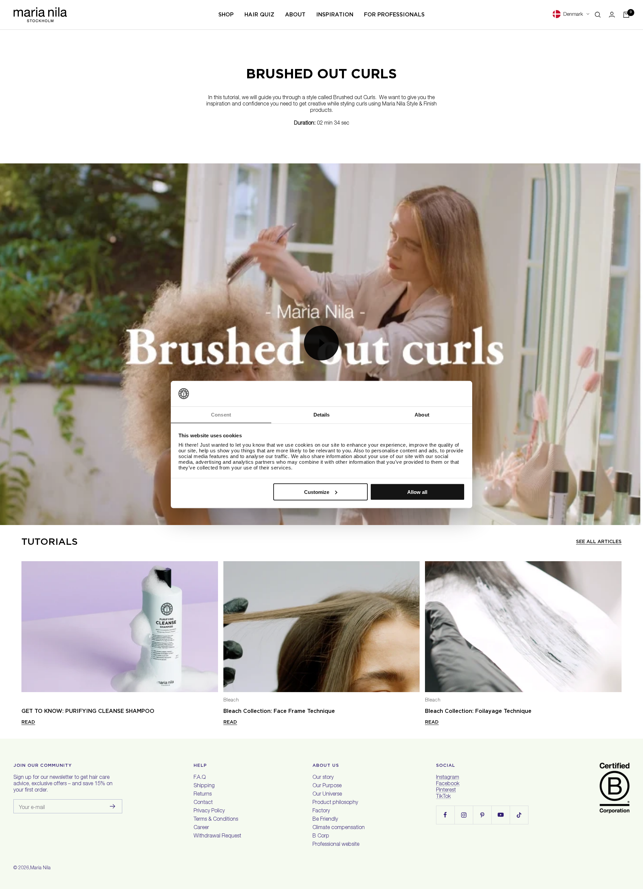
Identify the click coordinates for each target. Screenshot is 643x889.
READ (28, 722)
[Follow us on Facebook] (445, 815)
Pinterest (446, 790)
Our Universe (327, 794)
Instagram (447, 778)
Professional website (335, 844)
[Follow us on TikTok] (519, 815)
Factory (321, 811)
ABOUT (295, 14)
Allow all (417, 492)
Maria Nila (40, 868)
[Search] (598, 15)
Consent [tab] (221, 415)
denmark (573, 14)
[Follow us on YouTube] (500, 815)
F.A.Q (200, 778)
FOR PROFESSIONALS (394, 14)
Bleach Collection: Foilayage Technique (478, 711)
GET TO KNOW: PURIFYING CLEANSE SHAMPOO (87, 711)
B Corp (320, 836)
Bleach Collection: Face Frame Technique (279, 711)
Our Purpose (327, 786)
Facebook (447, 784)
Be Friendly (325, 819)
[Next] (616, 627)
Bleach (231, 700)
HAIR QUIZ (259, 14)
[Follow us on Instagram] (463, 815)
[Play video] (321, 342)
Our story (323, 778)
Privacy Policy (209, 811)
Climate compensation (338, 828)
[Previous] (26, 627)
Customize (316, 492)
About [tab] (422, 415)
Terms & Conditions (216, 819)
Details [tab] (321, 415)
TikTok (443, 797)
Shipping (204, 786)
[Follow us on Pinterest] (482, 815)
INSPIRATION (334, 14)
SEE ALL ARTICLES (599, 541)
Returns (203, 794)
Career (201, 828)
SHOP (226, 14)
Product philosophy (335, 803)
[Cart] (626, 15)
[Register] (113, 806)
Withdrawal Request (217, 836)
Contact (203, 803)
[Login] (612, 14)
